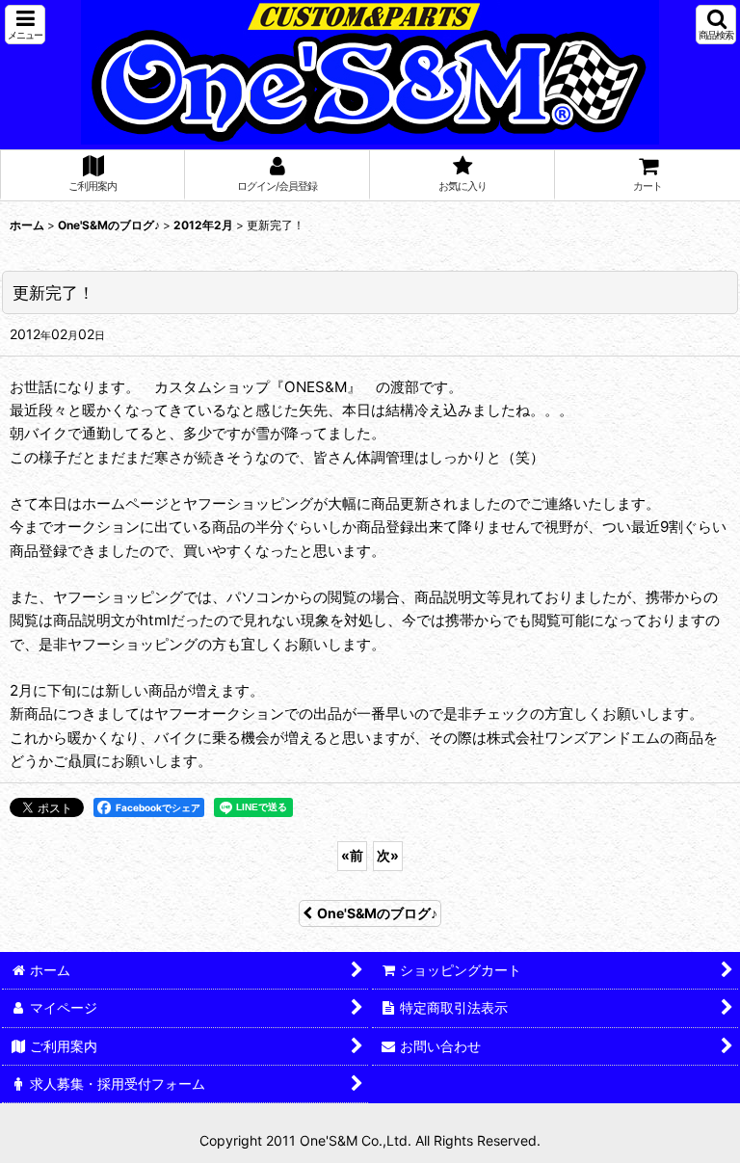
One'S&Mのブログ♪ (377, 913)
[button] (25, 24)
